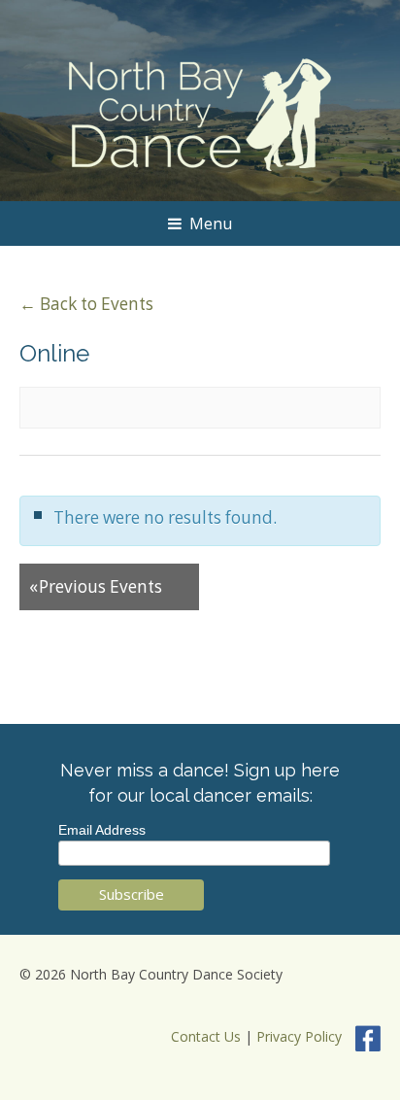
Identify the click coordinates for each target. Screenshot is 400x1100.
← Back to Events (86, 303)
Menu (210, 223)
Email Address (102, 830)
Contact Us (206, 1036)
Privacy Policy (299, 1036)
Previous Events (95, 586)
